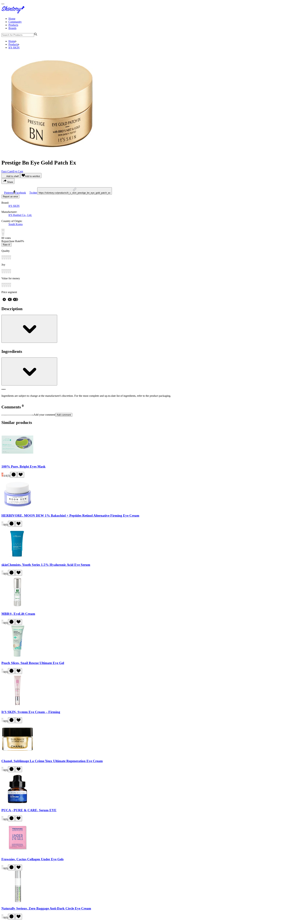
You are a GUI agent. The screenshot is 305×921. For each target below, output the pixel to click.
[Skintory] (13, 12)
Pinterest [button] (9, 192)
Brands (12, 28)
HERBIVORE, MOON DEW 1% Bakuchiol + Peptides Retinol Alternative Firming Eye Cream (70, 515)
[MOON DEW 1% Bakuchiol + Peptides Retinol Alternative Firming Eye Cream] (17, 508)
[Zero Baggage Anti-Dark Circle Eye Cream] (17, 901)
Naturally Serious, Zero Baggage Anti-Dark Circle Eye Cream (46, 908)
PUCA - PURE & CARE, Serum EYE (28, 810)
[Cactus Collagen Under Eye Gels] (17, 852)
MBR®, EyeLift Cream (18, 614)
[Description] (29, 329)
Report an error (10, 196)
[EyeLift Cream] (17, 606)
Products (13, 24)
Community (15, 21)
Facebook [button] (20, 192)
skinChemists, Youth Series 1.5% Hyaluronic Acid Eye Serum (45, 565)
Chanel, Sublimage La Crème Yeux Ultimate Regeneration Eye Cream (52, 761)
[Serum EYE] (17, 803)
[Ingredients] (29, 371)
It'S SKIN (14, 47)
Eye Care (18, 171)
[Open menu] (2, 3)
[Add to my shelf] (13, 475)
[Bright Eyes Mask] (17, 459)
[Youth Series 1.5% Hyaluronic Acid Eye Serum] (17, 557)
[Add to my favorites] (20, 475)
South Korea (15, 224)
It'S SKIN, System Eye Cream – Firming (30, 712)
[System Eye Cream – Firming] (17, 705)
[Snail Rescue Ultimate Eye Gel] (17, 656)
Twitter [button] (33, 192)
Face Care (7, 171)
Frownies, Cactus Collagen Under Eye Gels (32, 859)
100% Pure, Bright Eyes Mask (23, 466)
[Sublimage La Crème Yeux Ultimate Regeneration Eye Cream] (17, 754)
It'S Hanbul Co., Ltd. (20, 215)
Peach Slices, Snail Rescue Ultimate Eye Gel (32, 663)
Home (11, 18)
